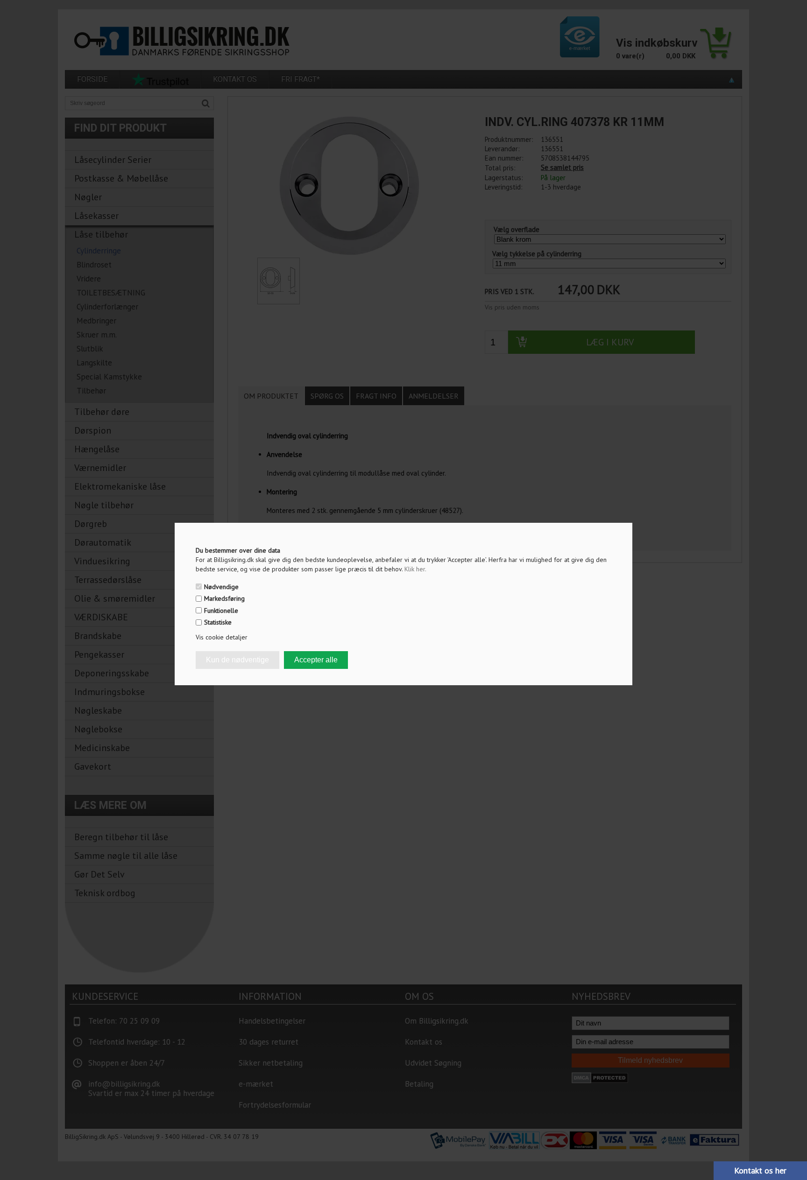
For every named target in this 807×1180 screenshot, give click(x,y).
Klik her (415, 569)
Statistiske (218, 622)
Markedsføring (224, 598)
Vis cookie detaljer (222, 637)
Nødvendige (221, 587)
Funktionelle (221, 610)
